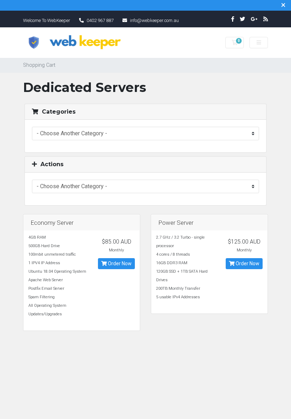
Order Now (119, 263)
